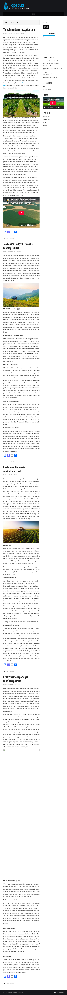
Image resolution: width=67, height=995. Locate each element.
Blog (44, 86)
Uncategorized (10, 238)
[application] (53, 103)
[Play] (45, 107)
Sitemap (45, 125)
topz (23, 33)
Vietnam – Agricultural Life (50, 77)
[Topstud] (20, 6)
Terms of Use (46, 119)
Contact (45, 122)
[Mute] (59, 107)
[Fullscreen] (61, 107)
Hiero (54, 992)
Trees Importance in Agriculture (19, 29)
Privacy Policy (46, 116)
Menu (33, 14)
